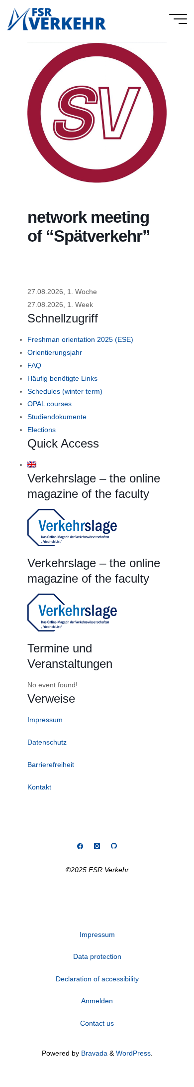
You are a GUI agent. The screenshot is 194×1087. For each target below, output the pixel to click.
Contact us (97, 1023)
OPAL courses (49, 404)
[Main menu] (178, 19)
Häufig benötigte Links (62, 378)
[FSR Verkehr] (56, 18)
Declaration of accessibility (97, 979)
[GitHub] (113, 846)
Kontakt (39, 787)
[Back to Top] (155, 1048)
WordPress (133, 1053)
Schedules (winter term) (64, 391)
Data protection (97, 956)
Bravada (93, 1053)
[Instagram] (96, 846)
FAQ (34, 365)
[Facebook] (80, 846)
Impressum (45, 720)
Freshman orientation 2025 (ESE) (80, 339)
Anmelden (97, 1001)
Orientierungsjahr (54, 352)
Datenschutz (47, 742)
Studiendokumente (57, 417)
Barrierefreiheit (50, 765)
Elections (41, 430)
